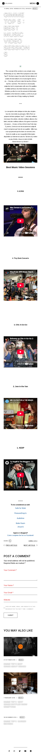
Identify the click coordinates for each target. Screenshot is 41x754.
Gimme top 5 (33, 541)
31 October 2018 (9, 659)
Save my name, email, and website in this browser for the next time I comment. (20, 608)
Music (35, 8)
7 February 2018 (9, 697)
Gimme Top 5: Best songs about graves (15, 665)
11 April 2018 (8, 8)
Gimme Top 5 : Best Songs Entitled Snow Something (15, 704)
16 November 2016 (10, 717)
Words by (22, 8)
